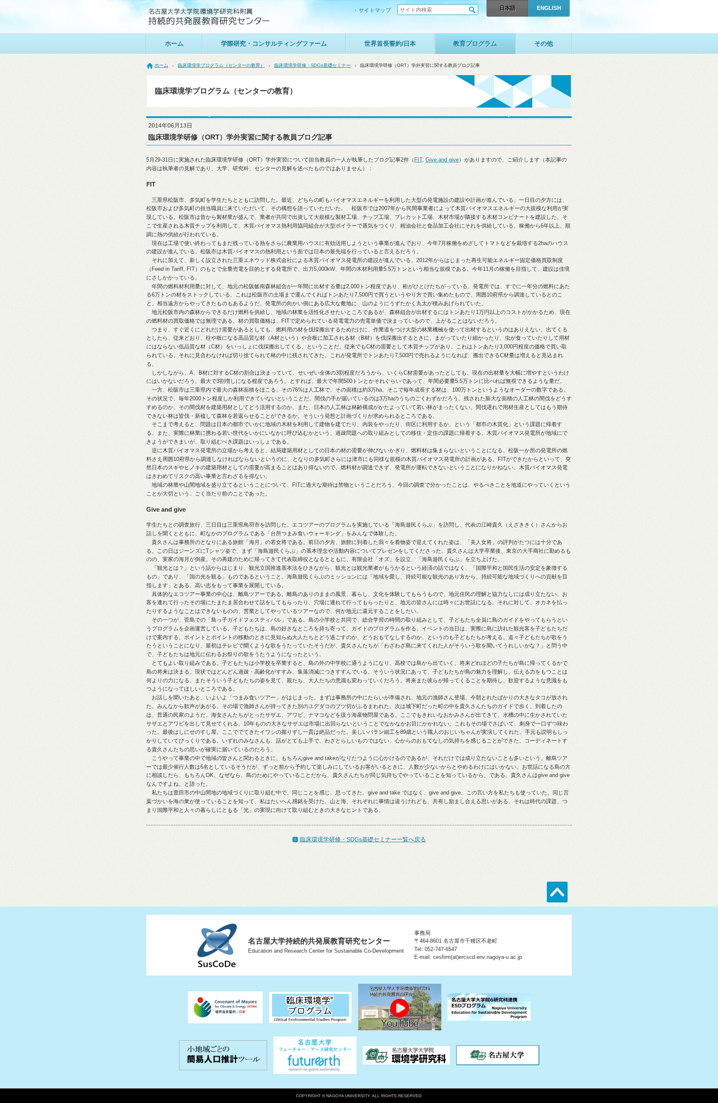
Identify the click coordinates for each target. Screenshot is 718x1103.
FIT (418, 160)
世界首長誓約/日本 (390, 43)
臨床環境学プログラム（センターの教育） (221, 65)
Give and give (442, 160)
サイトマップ (375, 10)
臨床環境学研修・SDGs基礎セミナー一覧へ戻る (363, 839)
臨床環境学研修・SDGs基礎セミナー (312, 65)
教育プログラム (475, 43)
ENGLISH (549, 8)
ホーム (174, 43)
